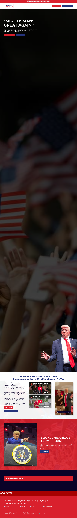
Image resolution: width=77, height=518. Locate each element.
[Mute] (69, 412)
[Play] (58, 412)
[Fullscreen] (70, 412)
